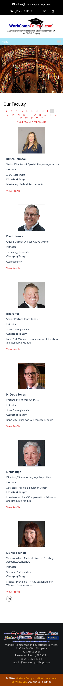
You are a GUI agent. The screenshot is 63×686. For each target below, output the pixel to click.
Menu (5, 41)
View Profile (13, 191)
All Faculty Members (31, 121)
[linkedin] (53, 11)
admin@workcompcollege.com (33, 4)
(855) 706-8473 (23, 11)
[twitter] (44, 11)
